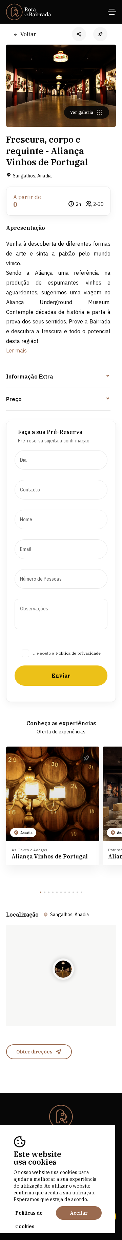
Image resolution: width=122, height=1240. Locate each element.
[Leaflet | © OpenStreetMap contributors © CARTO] (61, 975)
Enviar (61, 675)
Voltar (28, 34)
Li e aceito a (43, 653)
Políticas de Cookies (29, 1215)
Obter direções (34, 1052)
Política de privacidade (78, 653)
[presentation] (61, 460)
